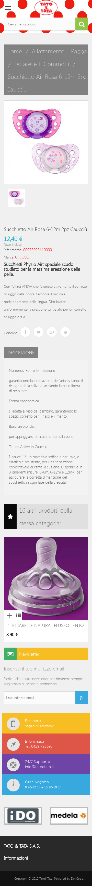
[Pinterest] (65, 332)
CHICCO (22, 256)
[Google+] (52, 332)
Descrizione (21, 352)
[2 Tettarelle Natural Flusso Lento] (17, 615)
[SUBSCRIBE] (81, 697)
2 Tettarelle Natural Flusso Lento (45, 625)
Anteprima (8, 615)
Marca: (9, 257)
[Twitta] (38, 332)
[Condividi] (25, 332)
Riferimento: (13, 249)
